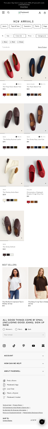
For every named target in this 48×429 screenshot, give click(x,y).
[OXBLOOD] (4, 147)
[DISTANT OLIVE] (15, 200)
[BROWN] (32, 202)
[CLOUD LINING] (19, 94)
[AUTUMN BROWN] (36, 202)
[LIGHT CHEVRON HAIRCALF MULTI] (39, 94)
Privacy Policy (17, 405)
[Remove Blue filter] (2, 42)
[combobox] (2, 36)
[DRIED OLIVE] (15, 147)
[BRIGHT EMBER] (4, 94)
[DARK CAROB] (8, 147)
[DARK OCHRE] (8, 94)
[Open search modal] (8, 13)
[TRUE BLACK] (15, 94)
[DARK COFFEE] (12, 94)
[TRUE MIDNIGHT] (28, 94)
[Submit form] (43, 335)
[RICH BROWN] (32, 94)
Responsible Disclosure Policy (33, 412)
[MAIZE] (43, 147)
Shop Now (24, 7)
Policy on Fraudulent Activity (12, 412)
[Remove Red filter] (10, 42)
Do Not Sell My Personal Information (14, 410)
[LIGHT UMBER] (32, 147)
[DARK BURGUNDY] (28, 147)
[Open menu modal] (3, 13)
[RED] (28, 202)
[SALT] (12, 255)
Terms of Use (7, 405)
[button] (18, 84)
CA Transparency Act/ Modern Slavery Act (16, 407)
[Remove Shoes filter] (18, 42)
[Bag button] (44, 13)
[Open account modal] (39, 13)
